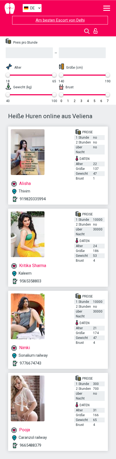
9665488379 (30, 445)
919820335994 (33, 199)
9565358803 (30, 281)
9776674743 (30, 363)
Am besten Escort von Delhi (60, 20)
